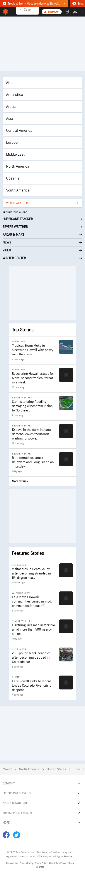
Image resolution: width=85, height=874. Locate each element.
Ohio (76, 769)
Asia (9, 118)
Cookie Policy (41, 863)
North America (17, 166)
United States (56, 769)
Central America (19, 130)
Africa (10, 82)
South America (18, 190)
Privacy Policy (27, 863)
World (7, 769)
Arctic (11, 106)
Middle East (15, 154)
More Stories (20, 481)
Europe (12, 142)
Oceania (12, 178)
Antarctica (14, 94)
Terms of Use (12, 863)
